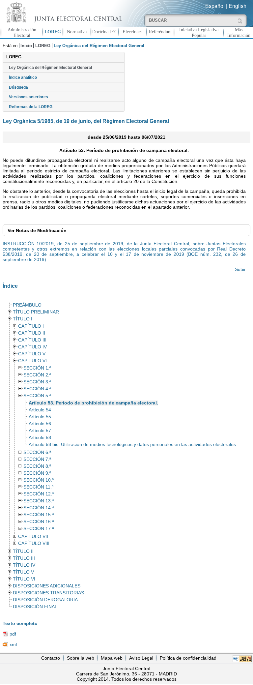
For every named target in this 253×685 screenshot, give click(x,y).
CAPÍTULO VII (33, 536)
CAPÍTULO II (31, 333)
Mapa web (112, 658)
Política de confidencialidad (188, 658)
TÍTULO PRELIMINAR (36, 312)
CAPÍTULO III (32, 340)
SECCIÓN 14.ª (38, 507)
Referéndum (160, 31)
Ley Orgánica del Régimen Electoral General (50, 67)
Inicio (26, 45)
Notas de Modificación (37, 230)
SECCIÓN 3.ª (37, 381)
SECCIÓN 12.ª (38, 493)
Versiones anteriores (28, 97)
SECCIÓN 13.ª (38, 500)
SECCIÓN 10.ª (38, 480)
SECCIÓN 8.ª (37, 466)
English (237, 6)
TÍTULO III (24, 558)
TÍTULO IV (24, 565)
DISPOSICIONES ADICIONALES (46, 585)
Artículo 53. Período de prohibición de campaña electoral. (93, 403)
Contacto (50, 658)
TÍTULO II (23, 551)
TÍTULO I (22, 318)
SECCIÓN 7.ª (37, 459)
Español (215, 6)
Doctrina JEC (104, 31)
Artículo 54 (40, 409)
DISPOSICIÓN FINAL (35, 606)
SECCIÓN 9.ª (37, 473)
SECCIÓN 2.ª (37, 374)
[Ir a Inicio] (63, 12)
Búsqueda (18, 87)
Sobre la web (80, 658)
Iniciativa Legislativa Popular (198, 32)
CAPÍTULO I (31, 326)
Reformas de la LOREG (30, 106)
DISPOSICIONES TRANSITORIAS (48, 592)
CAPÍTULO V (31, 353)
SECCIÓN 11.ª (38, 487)
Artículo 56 (40, 423)
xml (13, 644)
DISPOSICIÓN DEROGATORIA (45, 599)
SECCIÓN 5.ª (37, 395)
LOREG (52, 31)
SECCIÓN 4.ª (37, 388)
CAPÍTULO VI (32, 360)
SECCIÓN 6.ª (37, 452)
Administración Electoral (22, 32)
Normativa (77, 31)
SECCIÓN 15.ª (38, 514)
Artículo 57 (40, 430)
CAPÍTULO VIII (33, 543)
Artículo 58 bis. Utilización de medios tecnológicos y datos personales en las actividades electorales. (133, 444)
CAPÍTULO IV (32, 346)
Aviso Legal (141, 658)
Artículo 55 (40, 416)
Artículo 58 (40, 437)
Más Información (238, 32)
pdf (13, 634)
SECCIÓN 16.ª (38, 521)
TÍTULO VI (24, 579)
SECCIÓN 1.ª (37, 368)
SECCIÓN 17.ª (38, 528)
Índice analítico (23, 77)
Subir (240, 269)
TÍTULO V (23, 572)
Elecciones (132, 31)
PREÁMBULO (27, 305)
